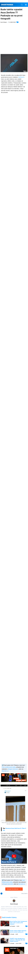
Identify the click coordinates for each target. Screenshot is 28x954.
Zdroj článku (24, 893)
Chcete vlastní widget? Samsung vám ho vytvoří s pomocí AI (18, 931)
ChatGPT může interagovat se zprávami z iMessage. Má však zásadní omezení (17, 940)
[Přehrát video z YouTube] (14, 856)
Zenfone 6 (21, 77)
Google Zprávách (13, 769)
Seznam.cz (5, 771)
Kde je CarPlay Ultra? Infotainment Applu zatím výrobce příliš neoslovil (18, 923)
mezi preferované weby (8, 767)
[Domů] (7, 4)
